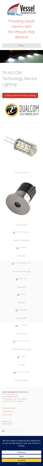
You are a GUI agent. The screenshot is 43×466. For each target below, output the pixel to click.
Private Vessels (7, 411)
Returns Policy (7, 424)
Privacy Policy (7, 421)
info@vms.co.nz (12, 396)
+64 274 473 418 (11, 394)
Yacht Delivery (7, 415)
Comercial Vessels (8, 408)
